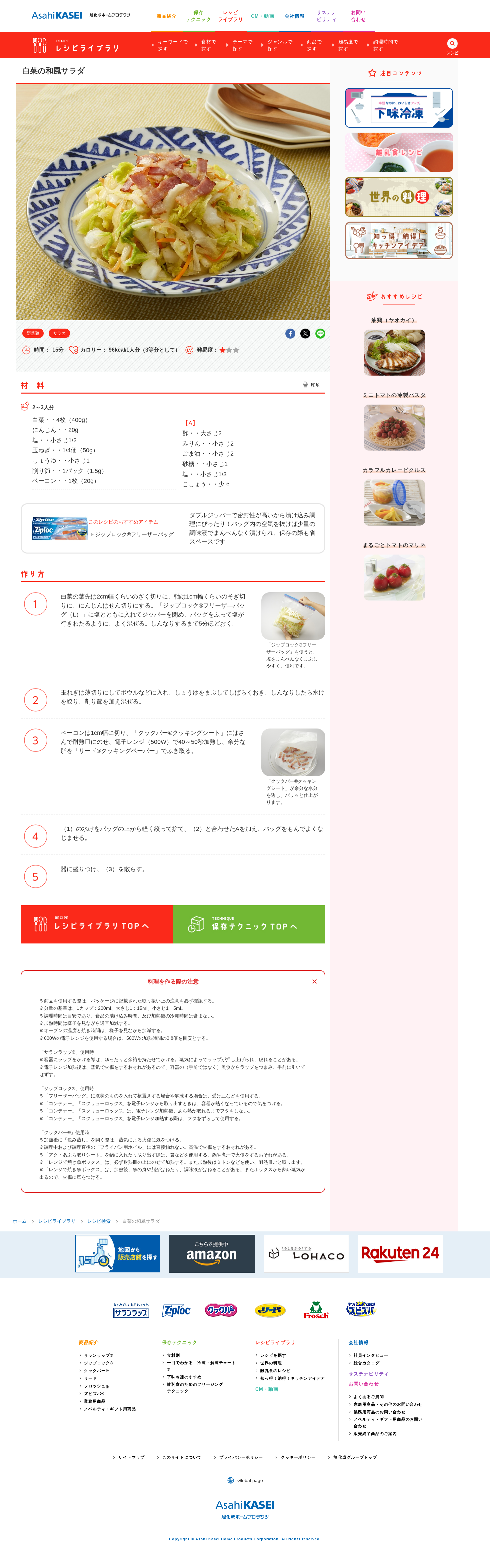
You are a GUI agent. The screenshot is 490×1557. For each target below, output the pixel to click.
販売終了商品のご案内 (375, 1433)
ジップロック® (98, 1363)
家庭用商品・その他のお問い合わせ (388, 1404)
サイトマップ (131, 1457)
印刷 (315, 385)
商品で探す (314, 45)
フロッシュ (96, 1386)
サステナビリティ (369, 1373)
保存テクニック (179, 1342)
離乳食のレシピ (275, 1370)
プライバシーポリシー (241, 1457)
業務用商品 (95, 1401)
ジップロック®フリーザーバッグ (134, 534)
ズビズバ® (94, 1393)
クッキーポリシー (298, 1457)
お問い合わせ (364, 1383)
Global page (250, 1480)
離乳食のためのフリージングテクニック (195, 1387)
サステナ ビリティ (327, 16)
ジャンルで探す (280, 45)
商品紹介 (167, 16)
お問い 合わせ (358, 16)
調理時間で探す (385, 45)
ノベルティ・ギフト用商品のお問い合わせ (388, 1422)
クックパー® (96, 1370)
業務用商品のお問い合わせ (380, 1412)
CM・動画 (262, 16)
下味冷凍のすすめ (184, 1377)
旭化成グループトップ (355, 1457)
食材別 (173, 1355)
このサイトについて (182, 1457)
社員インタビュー (371, 1355)
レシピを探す (273, 1355)
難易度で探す (348, 45)
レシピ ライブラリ (230, 16)
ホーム (20, 1221)
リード (90, 1378)
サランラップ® (98, 1355)
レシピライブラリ (57, 1221)
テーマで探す (243, 45)
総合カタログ (367, 1363)
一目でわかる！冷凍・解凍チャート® (201, 1366)
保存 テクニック (198, 16)
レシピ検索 (99, 1221)
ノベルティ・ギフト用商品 (110, 1409)
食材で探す (208, 45)
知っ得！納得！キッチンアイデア (292, 1378)
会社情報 (295, 16)
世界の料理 (271, 1363)
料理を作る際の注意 (173, 981)
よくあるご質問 (369, 1396)
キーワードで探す (173, 45)
